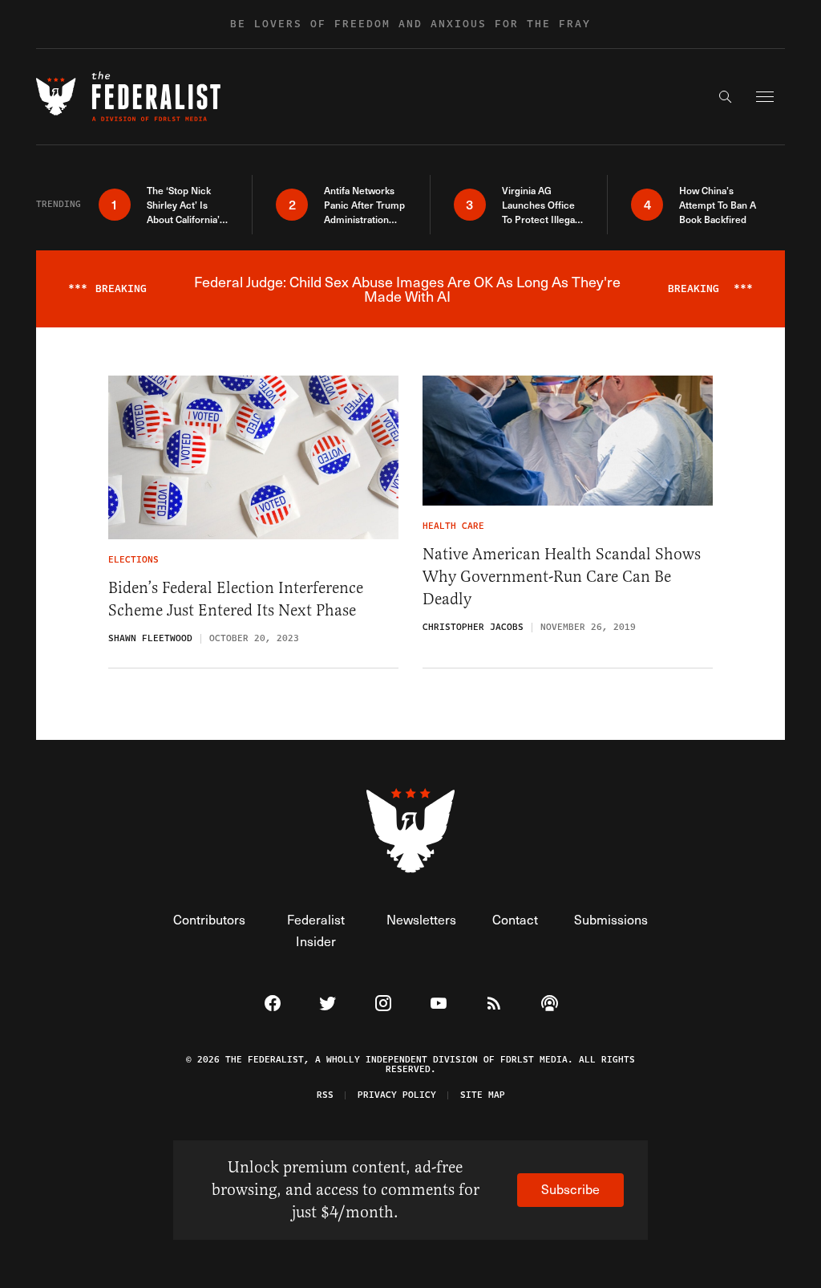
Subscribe (570, 1188)
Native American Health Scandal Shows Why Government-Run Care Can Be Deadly (562, 576)
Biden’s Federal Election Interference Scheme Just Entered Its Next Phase (235, 599)
